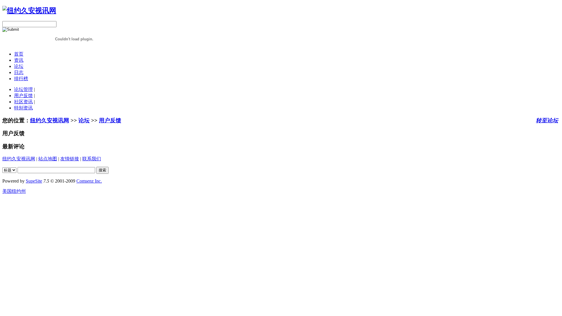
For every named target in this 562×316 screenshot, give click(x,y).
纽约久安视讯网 (49, 120)
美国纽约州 (14, 191)
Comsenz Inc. (89, 180)
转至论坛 (547, 120)
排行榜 (21, 78)
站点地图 (47, 158)
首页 (18, 53)
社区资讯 (23, 101)
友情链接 (69, 158)
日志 (18, 72)
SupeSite (34, 180)
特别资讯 (23, 107)
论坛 (18, 66)
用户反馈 (23, 95)
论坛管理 (23, 89)
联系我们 (91, 158)
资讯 (18, 60)
